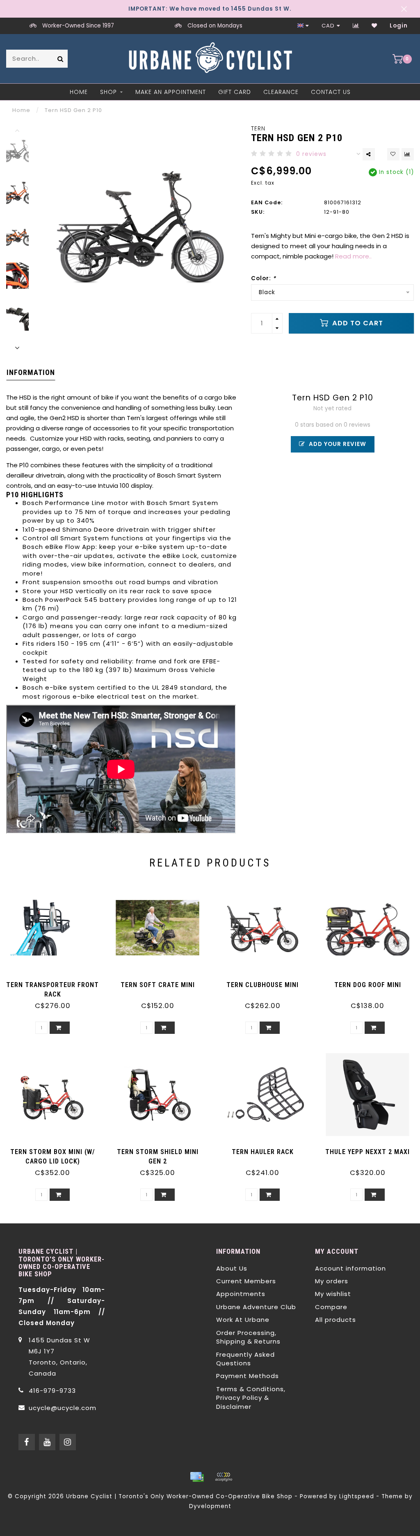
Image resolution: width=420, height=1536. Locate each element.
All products (335, 1319)
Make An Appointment (170, 92)
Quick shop (56, 982)
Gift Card (234, 92)
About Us (231, 1268)
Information (31, 372)
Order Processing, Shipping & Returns (248, 1337)
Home (79, 92)
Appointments (240, 1293)
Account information (350, 1268)
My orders (331, 1281)
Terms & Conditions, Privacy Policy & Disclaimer (250, 1398)
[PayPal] (223, 1477)
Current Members (246, 1281)
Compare (331, 1307)
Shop (108, 92)
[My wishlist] (374, 26)
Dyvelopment (210, 1506)
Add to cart (356, 323)
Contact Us (331, 92)
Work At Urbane (242, 1319)
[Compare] (356, 26)
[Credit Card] (197, 1477)
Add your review (336, 444)
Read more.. (353, 256)
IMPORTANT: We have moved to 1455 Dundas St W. (210, 9)
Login (399, 26)
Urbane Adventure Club (256, 1307)
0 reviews (311, 154)
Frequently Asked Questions (245, 1358)
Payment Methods (247, 1375)
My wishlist (333, 1293)
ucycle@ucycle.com (62, 1407)
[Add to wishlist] (393, 154)
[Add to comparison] (408, 154)
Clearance (281, 92)
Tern (258, 129)
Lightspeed (356, 1496)
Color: (263, 278)
